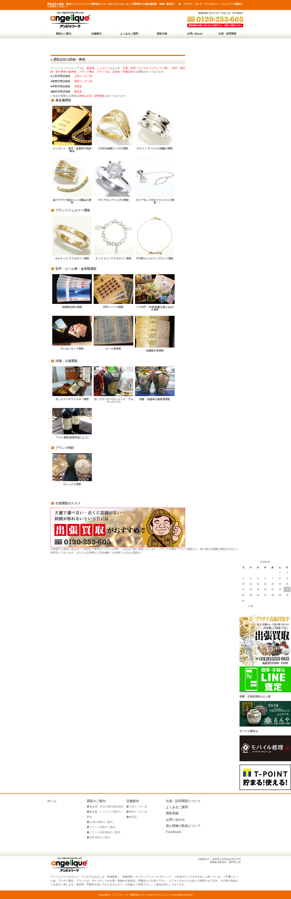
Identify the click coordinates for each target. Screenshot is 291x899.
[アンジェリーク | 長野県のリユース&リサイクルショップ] (70, 27)
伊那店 (78, 86)
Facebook (173, 832)
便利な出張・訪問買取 (92, 95)
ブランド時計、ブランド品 (94, 71)
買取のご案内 (63, 33)
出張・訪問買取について (183, 801)
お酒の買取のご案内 (101, 821)
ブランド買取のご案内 (102, 827)
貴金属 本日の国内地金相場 (106, 806)
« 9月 (250, 606)
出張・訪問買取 (228, 33)
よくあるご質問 (129, 33)
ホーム (52, 801)
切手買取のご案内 (99, 837)
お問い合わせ (195, 33)
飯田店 (78, 91)
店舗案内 (96, 33)
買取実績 (172, 813)
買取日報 (162, 33)
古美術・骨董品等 (122, 71)
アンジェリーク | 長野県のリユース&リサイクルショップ (142, 894)
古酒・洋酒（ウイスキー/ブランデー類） (146, 68)
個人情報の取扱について (183, 825)
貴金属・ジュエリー (98, 68)
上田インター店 (83, 76)
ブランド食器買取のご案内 (104, 832)
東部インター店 (83, 81)
